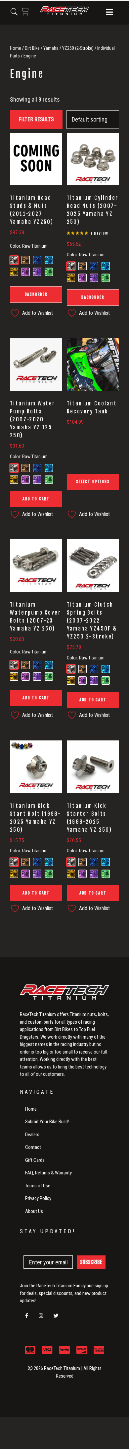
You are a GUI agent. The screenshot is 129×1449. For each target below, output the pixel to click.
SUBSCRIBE (91, 1262)
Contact (33, 1147)
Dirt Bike (32, 48)
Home (15, 48)
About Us (34, 1211)
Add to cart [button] (36, 498)
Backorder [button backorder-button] (36, 294)
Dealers (32, 1135)
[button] (109, 13)
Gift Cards (35, 1160)
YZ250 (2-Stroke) (78, 48)
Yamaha (51, 48)
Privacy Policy (38, 1198)
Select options (92, 481)
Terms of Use (37, 1186)
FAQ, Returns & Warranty (48, 1173)
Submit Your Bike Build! (47, 1122)
